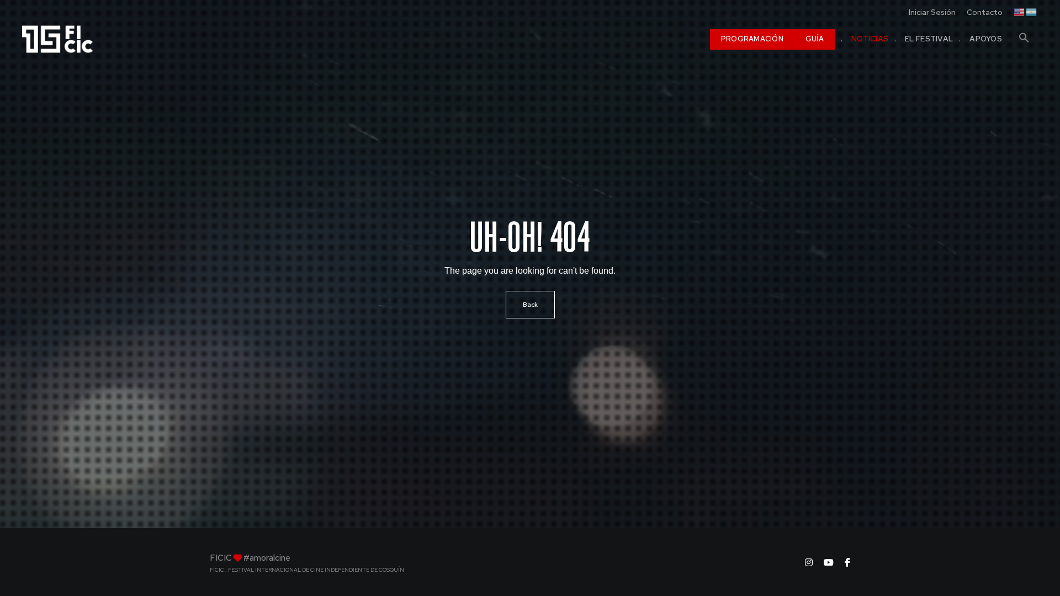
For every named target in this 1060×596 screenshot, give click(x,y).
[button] (1024, 33)
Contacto (985, 12)
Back (530, 304)
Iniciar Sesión (932, 12)
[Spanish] (1032, 11)
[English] (1020, 11)
